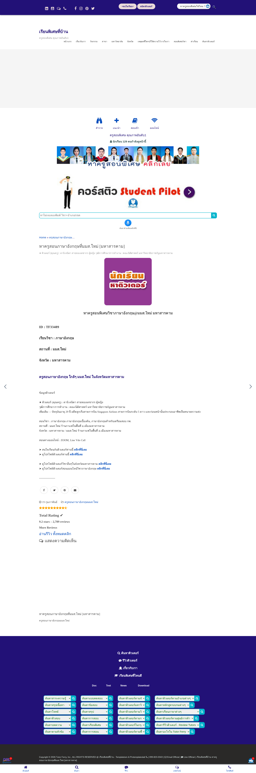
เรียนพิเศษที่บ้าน (53, 31)
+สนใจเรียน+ (128, 6)
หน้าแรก (67, 41)
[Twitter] (93, 8)
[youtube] (52, 8)
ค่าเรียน (194, 41)
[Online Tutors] (154, 121)
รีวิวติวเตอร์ (129, 660)
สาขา (104, 41)
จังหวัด (130, 41)
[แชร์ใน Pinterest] (64, 490)
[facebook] (76, 8)
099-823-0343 (156, 757)
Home (42, 237)
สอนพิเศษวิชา (180, 41)
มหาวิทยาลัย (117, 41)
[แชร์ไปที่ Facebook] (44, 490)
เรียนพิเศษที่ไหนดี (130, 675)
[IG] (81, 8)
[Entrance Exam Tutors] (134, 121)
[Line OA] (59, 8)
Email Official (173, 757)
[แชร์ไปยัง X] (54, 490)
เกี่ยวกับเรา (81, 41)
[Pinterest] (86, 8)
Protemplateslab (137, 757)
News (123, 685)
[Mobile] (64, 8)
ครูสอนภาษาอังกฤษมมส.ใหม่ (66, 237)
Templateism (122, 757)
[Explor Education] (99, 121)
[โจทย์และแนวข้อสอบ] (251, 761)
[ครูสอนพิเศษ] (128, 170)
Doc (94, 685)
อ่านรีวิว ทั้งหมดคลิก (55, 534)
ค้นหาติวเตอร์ (208, 41)
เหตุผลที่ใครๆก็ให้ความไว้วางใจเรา (153, 41)
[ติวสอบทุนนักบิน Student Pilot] (128, 208)
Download (143, 685)
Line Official (189, 757)
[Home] (46, 8)
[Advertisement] (128, 78)
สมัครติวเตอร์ (146, 6)
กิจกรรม (93, 41)
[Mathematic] (116, 121)
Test (108, 685)
